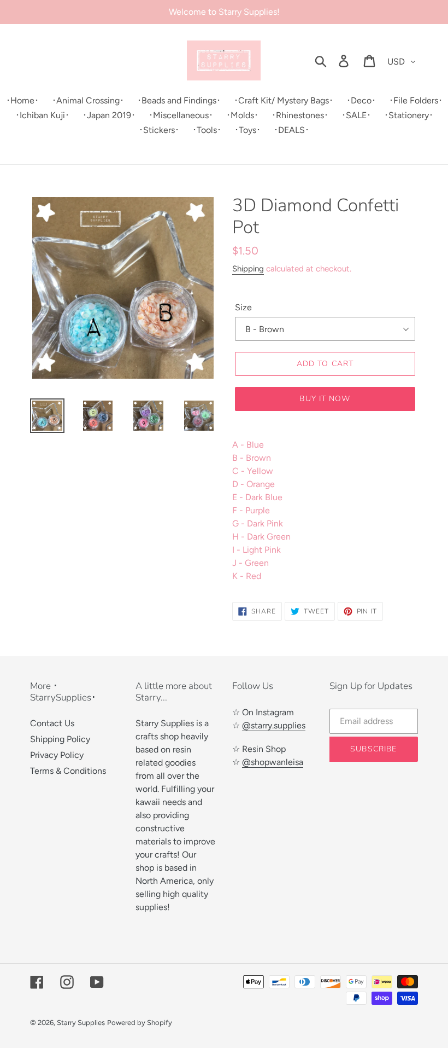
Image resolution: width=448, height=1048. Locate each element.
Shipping (248, 269)
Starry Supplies (81, 1022)
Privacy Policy (57, 755)
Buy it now (324, 398)
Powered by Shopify (139, 1022)
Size (243, 307)
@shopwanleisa (272, 762)
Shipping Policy (60, 739)
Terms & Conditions (68, 771)
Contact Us (52, 723)
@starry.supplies (273, 725)
